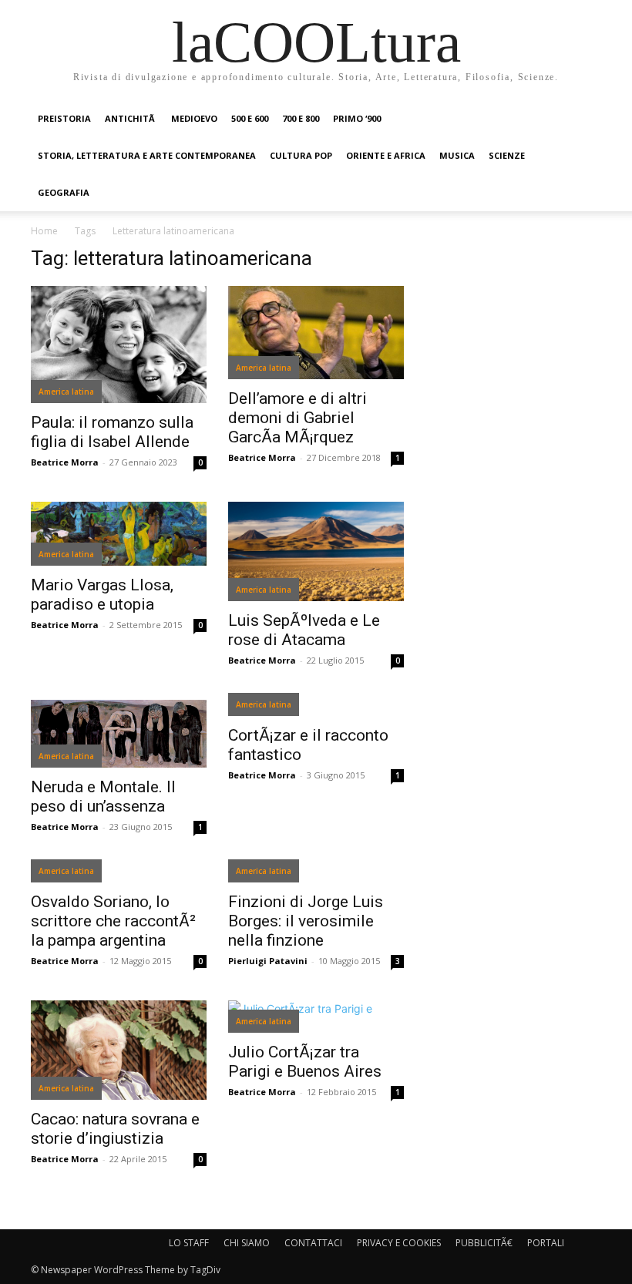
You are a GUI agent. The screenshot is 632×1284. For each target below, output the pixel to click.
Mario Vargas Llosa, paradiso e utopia (102, 594)
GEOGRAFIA (63, 192)
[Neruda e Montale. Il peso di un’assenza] (119, 734)
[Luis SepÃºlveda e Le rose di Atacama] (316, 551)
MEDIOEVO (194, 118)
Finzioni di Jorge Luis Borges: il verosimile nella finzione (305, 921)
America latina (66, 391)
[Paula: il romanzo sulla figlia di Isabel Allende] (119, 344)
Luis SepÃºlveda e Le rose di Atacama (304, 630)
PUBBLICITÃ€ (484, 1242)
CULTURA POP (301, 155)
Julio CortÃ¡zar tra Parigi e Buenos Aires (305, 1062)
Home (44, 230)
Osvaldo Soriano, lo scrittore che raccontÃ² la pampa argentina (113, 921)
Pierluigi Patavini (268, 960)
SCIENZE (507, 155)
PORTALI (545, 1242)
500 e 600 (249, 118)
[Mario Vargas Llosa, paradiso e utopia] (119, 534)
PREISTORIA (64, 118)
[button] (582, 119)
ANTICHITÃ (131, 118)
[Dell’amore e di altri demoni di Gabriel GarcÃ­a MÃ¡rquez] (316, 332)
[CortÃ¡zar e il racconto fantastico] (316, 708)
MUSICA (457, 155)
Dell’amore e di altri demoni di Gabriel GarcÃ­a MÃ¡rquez (297, 417)
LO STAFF (189, 1242)
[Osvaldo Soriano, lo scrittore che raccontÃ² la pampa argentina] (119, 874)
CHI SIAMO (247, 1242)
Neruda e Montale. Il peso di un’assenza (103, 796)
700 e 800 (300, 118)
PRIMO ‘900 (357, 118)
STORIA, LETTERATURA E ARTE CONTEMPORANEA (147, 155)
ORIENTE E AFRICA (385, 155)
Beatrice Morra (65, 462)
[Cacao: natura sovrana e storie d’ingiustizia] (119, 1050)
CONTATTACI (313, 1242)
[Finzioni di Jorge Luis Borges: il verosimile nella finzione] (316, 874)
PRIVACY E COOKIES (399, 1242)
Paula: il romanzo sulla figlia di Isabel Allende (112, 432)
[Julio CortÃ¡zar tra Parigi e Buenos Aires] (316, 1016)
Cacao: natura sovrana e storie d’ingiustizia (115, 1129)
